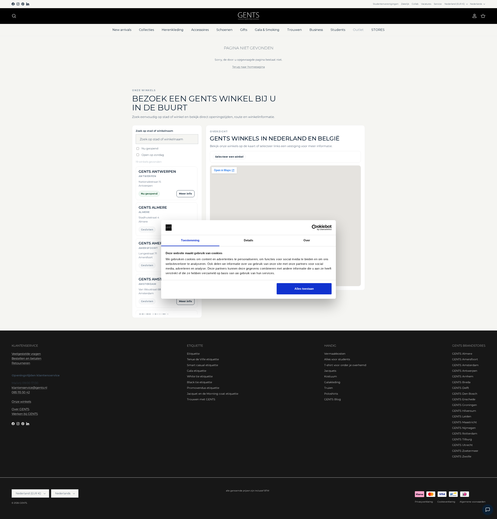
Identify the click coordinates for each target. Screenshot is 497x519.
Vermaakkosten (334, 353)
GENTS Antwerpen (464, 370)
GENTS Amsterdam (465, 365)
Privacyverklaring (424, 501)
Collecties (146, 30)
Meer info (185, 193)
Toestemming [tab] (190, 240)
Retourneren (21, 363)
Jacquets (330, 370)
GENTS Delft (460, 388)
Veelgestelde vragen (26, 354)
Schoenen (224, 30)
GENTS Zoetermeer (465, 451)
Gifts (243, 30)
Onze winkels (21, 401)
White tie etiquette (200, 376)
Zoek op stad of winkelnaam (154, 130)
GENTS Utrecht (462, 445)
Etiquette (193, 353)
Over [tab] (306, 240)
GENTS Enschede (463, 399)
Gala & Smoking (267, 30)
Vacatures (426, 4)
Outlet (358, 30)
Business (316, 30)
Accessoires (200, 30)
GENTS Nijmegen (464, 428)
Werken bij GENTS (25, 414)
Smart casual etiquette (202, 365)
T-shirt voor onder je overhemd (345, 365)
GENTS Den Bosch (464, 393)
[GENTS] (248, 16)
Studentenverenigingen (385, 4)
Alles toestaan (304, 288)
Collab (415, 4)
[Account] (474, 16)
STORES (378, 30)
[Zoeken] (14, 16)
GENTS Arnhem (462, 376)
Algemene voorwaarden (472, 501)
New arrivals (121, 30)
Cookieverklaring (446, 501)
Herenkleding (172, 30)
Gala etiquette (196, 370)
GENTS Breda (461, 382)
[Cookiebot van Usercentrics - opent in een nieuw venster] (315, 227)
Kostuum (330, 376)
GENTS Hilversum (464, 411)
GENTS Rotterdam (464, 433)
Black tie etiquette (199, 382)
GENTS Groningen (464, 405)
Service (438, 4)
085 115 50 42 (21, 392)
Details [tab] (248, 240)
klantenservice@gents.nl (29, 387)
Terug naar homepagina (248, 67)
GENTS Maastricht (464, 422)
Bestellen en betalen (26, 358)
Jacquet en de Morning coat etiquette (212, 393)
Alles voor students (337, 359)
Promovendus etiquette (203, 388)
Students (338, 30)
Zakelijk (405, 4)
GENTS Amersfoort (465, 359)
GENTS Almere (462, 353)
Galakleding (332, 382)
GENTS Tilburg (462, 439)
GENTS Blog (332, 399)
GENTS (23, 503)
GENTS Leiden (461, 416)
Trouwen (294, 30)
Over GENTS (20, 409)
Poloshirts (331, 393)
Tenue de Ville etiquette (203, 359)
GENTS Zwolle (461, 456)
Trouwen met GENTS (201, 399)
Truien (328, 388)
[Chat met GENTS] (487, 509)
